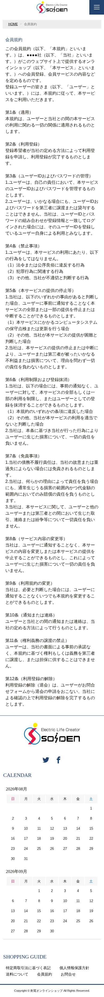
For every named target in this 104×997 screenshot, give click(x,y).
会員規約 (44, 974)
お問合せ (68, 974)
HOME (13, 24)
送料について (17, 974)
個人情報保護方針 (74, 968)
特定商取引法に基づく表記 (28, 968)
